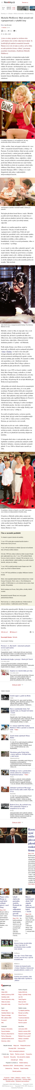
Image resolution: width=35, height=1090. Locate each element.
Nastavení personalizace (22, 1081)
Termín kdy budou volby (7, 999)
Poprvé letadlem (5, 1031)
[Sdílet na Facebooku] (30, 632)
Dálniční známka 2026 (24, 1031)
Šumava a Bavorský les (7, 1033)
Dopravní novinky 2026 (24, 1033)
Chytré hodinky (24, 1068)
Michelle (15, 637)
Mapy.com (16, 1045)
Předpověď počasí (25, 1045)
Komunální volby (5, 1004)
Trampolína (29, 1054)
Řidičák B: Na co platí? (24, 1036)
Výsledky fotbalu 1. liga (7, 1013)
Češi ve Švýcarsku (6, 1036)
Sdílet (11, 31)
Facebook (6, 1077)
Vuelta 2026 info (22, 992)
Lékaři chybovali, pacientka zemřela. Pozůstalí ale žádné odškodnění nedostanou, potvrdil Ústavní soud (17, 906)
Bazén (12, 1054)
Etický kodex (18, 1079)
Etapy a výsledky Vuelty (24, 994)
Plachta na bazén (19, 1054)
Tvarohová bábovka (23, 1017)
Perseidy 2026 (12, 1048)
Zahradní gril (14, 1060)
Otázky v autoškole (23, 1038)
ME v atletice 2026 (6, 1017)
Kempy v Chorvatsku (6, 1029)
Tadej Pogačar (22, 999)
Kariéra (24, 1077)
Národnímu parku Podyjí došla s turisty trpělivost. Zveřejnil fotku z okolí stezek (20, 754)
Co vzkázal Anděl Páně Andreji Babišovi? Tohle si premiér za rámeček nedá (22, 728)
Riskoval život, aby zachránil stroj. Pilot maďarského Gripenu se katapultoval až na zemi (20, 806)
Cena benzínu (21, 1048)
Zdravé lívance (22, 1015)
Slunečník (6, 1057)
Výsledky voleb (5, 997)
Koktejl (12, 776)
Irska (3, 351)
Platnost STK (21, 1041)
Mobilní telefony (23, 1062)
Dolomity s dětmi (5, 1041)
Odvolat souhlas (10, 1081)
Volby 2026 (4, 992)
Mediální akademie (8, 1079)
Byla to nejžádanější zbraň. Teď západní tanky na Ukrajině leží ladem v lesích (21, 711)
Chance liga (4, 1010)
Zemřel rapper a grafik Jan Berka (20, 696)
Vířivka (21, 1060)
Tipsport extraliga (6, 1015)
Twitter (12, 1077)
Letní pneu (27, 1065)
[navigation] (2, 2)
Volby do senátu (5, 1001)
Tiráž (28, 1077)
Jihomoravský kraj (14, 758)
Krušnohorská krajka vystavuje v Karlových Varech (17, 659)
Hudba (11, 698)
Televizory (16, 1068)
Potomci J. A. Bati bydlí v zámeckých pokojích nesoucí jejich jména (15, 647)
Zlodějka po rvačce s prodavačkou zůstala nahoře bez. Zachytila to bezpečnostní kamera (20, 773)
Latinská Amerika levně (7, 1038)
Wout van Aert (22, 1001)
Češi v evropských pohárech (16, 1051)
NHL (2, 1022)
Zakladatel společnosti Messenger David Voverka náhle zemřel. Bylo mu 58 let (22, 789)
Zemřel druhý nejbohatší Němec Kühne (20, 737)
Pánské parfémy (16, 1071)
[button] (17, 110)
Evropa (12, 810)
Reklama (18, 1077)
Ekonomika (13, 739)
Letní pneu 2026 (22, 1029)
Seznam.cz (25, 2)
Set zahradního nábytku (23, 1057)
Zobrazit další (16, 685)
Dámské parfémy (18, 1065)
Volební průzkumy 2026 (7, 994)
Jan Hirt (20, 997)
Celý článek (31, 884)
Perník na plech (22, 1022)
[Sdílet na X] (33, 632)
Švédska (9, 351)
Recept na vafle (22, 1020)
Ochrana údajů (27, 1079)
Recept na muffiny (23, 1013)
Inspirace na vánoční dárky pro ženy (21, 671)
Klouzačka (13, 1057)
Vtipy (11, 731)
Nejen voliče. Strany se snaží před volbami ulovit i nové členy (4, 902)
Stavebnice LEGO (8, 1065)
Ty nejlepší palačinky (24, 1010)
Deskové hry (8, 1068)
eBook (4, 31)
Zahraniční (12, 715)
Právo (2, 25)
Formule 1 (4, 1020)
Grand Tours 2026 (23, 1004)
